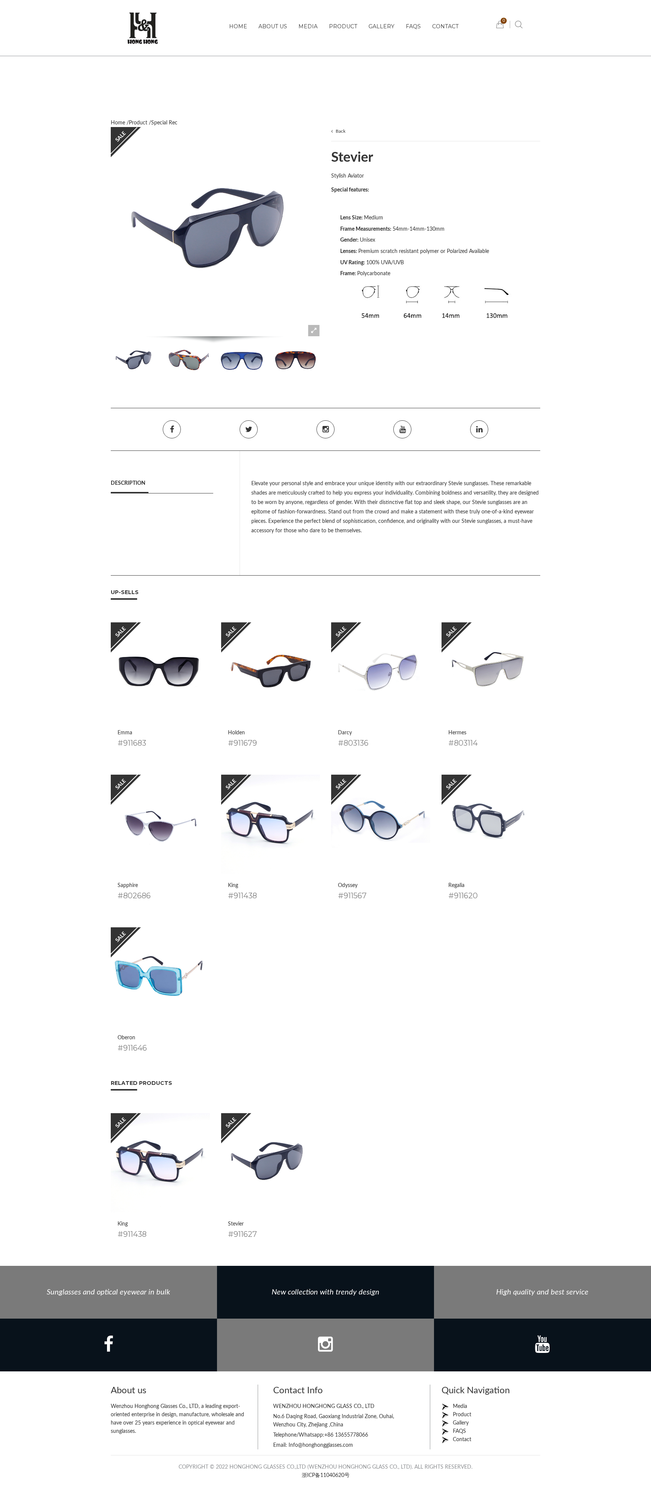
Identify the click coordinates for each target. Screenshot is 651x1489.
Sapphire (128, 885)
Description (128, 483)
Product (343, 26)
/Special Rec (163, 123)
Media (308, 26)
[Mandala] (143, 28)
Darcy (345, 732)
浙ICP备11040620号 (326, 1475)
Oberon (126, 1037)
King (233, 885)
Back (340, 131)
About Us (272, 26)
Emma (125, 732)
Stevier (236, 1224)
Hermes (457, 732)
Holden (236, 732)
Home (238, 26)
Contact (445, 26)
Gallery (381, 26)
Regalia (456, 885)
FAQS (413, 26)
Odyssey (348, 885)
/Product (137, 123)
